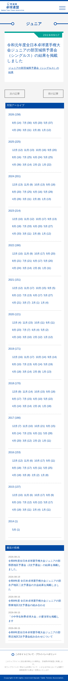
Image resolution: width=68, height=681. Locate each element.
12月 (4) (16, 322)
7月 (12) (27, 502)
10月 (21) (39, 426)
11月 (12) (29, 219)
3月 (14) (27, 164)
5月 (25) (48, 157)
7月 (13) (27, 295)
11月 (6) (28, 460)
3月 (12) (27, 440)
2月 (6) (37, 268)
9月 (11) (50, 322)
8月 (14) (16, 123)
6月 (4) (35, 330)
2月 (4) (37, 406)
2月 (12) (37, 337)
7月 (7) (26, 330)
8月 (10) (16, 364)
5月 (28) (47, 433)
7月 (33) (27, 226)
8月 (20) (16, 192)
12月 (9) (16, 391)
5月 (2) (44, 330)
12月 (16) (17, 357)
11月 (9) (28, 184)
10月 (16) (41, 150)
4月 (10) (16, 337)
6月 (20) (37, 123)
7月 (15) (27, 399)
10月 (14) (41, 357)
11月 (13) (29, 150)
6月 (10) (37, 399)
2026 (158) (14, 114)
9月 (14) (52, 357)
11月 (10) (28, 426)
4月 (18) (16, 371)
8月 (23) (16, 330)
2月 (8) (36, 130)
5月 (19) (48, 364)
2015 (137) (14, 486)
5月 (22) (48, 399)
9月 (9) (50, 495)
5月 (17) (48, 502)
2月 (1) (35, 302)
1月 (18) (46, 406)
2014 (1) (13, 521)
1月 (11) (46, 268)
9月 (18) (50, 184)
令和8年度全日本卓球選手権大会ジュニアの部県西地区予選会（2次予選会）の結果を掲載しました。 (34, 565)
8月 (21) (16, 261)
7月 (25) (27, 157)
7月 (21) (27, 261)
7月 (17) (27, 468)
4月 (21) (16, 302)
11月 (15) (28, 322)
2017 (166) (14, 417)
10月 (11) (39, 322)
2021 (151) (14, 279)
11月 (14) (28, 391)
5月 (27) (48, 226)
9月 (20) (52, 150)
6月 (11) (37, 433)
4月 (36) (16, 164)
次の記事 (15, 93)
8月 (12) (16, 295)
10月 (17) (41, 219)
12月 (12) (17, 150)
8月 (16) (16, 157)
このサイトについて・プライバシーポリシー (35, 654)
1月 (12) (46, 130)
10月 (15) (41, 288)
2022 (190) (14, 245)
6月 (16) (37, 192)
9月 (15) (50, 426)
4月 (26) (16, 130)
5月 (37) (48, 123)
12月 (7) (16, 426)
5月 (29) (48, 192)
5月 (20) (48, 261)
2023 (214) (14, 210)
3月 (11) (27, 130)
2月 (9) (37, 371)
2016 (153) (14, 452)
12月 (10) (17, 219)
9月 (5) (51, 288)
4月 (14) (16, 406)
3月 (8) (26, 475)
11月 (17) (29, 288)
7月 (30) (27, 123)
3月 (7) (26, 302)
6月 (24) (37, 157)
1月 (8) (44, 475)
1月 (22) (46, 164)
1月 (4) (44, 302)
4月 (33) (16, 233)
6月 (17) (37, 261)
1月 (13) (46, 199)
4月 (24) (16, 268)
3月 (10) (27, 337)
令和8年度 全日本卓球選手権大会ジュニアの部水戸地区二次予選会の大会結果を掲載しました (34, 585)
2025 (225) (14, 141)
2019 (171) (14, 348)
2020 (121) (14, 314)
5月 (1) (16, 529)
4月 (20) (16, 440)
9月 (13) (52, 219)
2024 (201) (14, 176)
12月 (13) (17, 184)
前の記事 (53, 93)
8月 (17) (16, 399)
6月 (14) (37, 364)
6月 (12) (37, 502)
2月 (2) (37, 164)
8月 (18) (16, 226)
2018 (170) (14, 383)
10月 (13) (39, 184)
